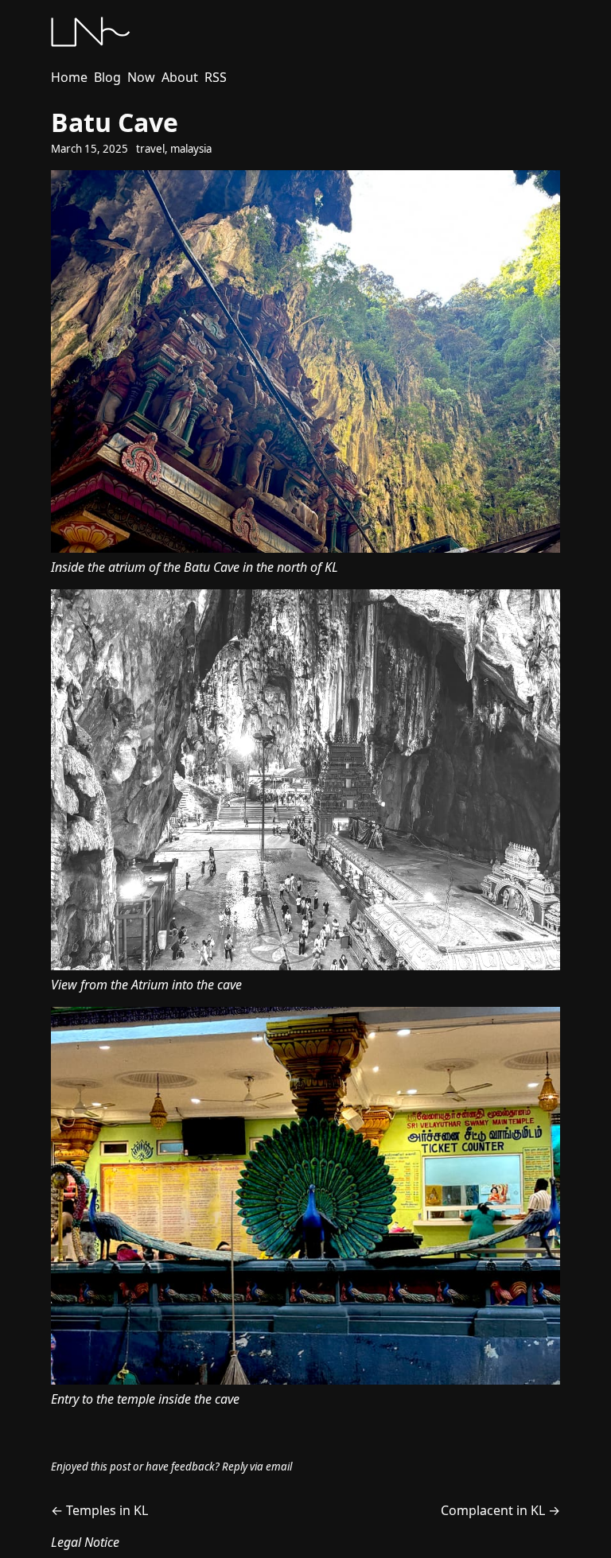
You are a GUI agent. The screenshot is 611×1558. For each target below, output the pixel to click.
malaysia (191, 149)
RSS (215, 77)
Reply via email (257, 1466)
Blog (107, 77)
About (180, 77)
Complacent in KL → (500, 1510)
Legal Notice (85, 1542)
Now (141, 77)
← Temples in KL (99, 1510)
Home (69, 77)
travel (150, 149)
